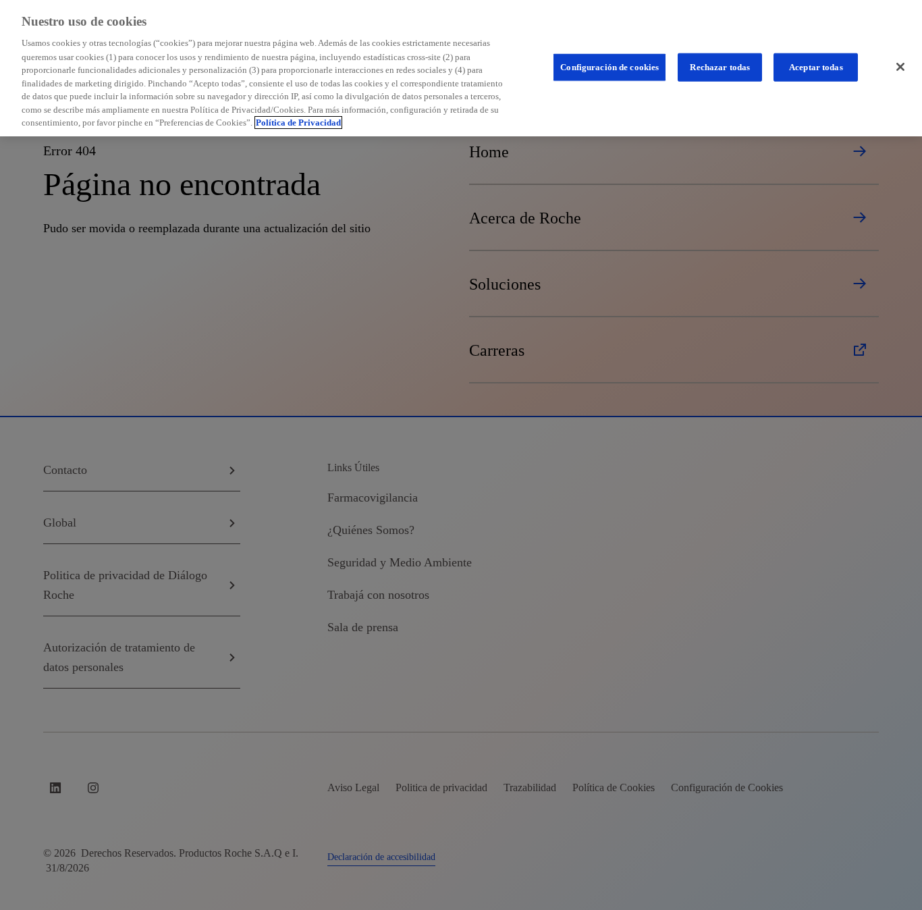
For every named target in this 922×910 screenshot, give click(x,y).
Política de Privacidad (298, 122)
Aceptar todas (816, 66)
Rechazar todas (720, 66)
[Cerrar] (900, 67)
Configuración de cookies (609, 66)
